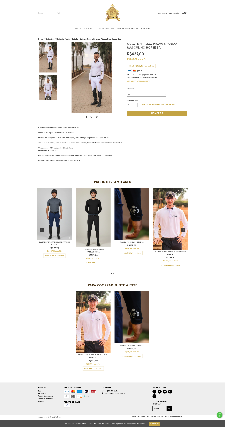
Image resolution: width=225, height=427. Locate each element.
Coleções (49, 39)
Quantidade (132, 100)
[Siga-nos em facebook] (160, 392)
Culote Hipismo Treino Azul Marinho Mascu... (54, 243)
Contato (145, 29)
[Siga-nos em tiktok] (170, 392)
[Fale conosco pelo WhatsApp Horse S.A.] (219, 415)
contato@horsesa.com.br (115, 393)
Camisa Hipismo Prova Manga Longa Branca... (170, 253)
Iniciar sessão (174, 13)
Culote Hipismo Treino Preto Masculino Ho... (93, 250)
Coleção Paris (63, 39)
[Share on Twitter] (91, 117)
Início (78, 29)
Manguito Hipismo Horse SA (131, 242)
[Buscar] (58, 13)
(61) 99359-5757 (111, 391)
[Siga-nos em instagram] (154, 392)
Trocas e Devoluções (127, 29)
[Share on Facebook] (86, 117)
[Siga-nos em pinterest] (154, 396)
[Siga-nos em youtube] (165, 392)
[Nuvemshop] (49, 418)
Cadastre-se (162, 13)
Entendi (154, 424)
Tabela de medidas (105, 29)
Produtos (89, 29)
